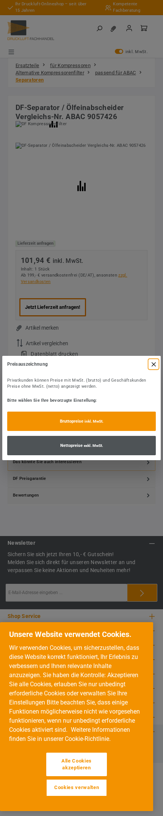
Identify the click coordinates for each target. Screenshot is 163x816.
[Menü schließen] (153, 364)
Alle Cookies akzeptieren (76, 764)
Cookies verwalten (76, 787)
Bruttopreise (81, 421)
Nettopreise (81, 445)
